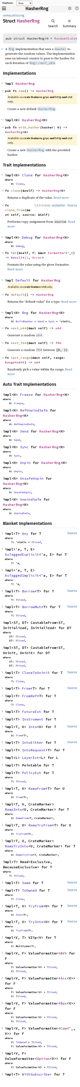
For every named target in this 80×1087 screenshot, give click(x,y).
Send (40, 321)
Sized (37, 542)
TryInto (35, 922)
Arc (63, 978)
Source (72, 205)
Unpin (25, 462)
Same (26, 883)
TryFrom (21, 834)
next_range (20, 358)
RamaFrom (36, 788)
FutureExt (31, 711)
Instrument (32, 719)
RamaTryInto (16, 846)
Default (23, 280)
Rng (25, 312)
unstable (58, 205)
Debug (27, 237)
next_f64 (18, 343)
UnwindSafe (30, 499)
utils (15, 15)
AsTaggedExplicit (22, 554)
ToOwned (29, 890)
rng (22, 15)
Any (25, 533)
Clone (27, 175)
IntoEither (32, 742)
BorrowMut (31, 607)
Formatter (56, 253)
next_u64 (18, 328)
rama (6, 15)
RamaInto (13, 809)
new (21, 91)
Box (63, 1003)
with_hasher (29, 127)
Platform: (7, 3)
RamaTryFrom (40, 825)
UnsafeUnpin (31, 478)
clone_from (14, 210)
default (17, 294)
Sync (51, 321)
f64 (58, 343)
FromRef (29, 696)
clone (16, 190)
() (26, 257)
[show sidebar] (4, 8)
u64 (58, 328)
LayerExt (30, 757)
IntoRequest (33, 750)
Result (17, 257)
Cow (63, 1028)
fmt (14, 253)
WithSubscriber (37, 1074)
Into (32, 727)
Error (37, 257)
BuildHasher (24, 321)
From (26, 688)
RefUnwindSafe (34, 410)
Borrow (28, 591)
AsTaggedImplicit (22, 575)
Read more (61, 197)
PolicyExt (31, 773)
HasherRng (36, 8)
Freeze (26, 394)
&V (62, 953)
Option (43, 1058)
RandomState (65, 38)
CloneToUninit (36, 672)
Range (10, 362)
